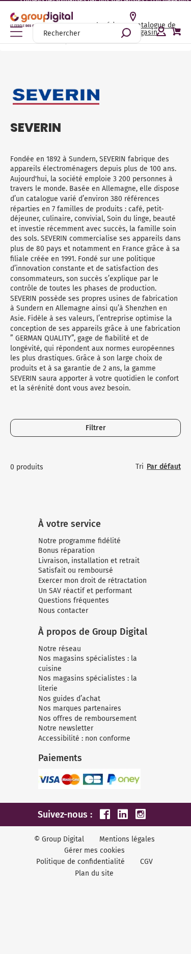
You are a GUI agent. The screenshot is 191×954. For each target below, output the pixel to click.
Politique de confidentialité (80, 861)
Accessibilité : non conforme (84, 738)
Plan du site (94, 873)
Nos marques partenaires (79, 708)
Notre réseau (59, 648)
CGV (146, 861)
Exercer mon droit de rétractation (92, 580)
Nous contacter (63, 610)
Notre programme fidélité (79, 541)
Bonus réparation (66, 550)
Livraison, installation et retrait (89, 560)
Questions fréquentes (73, 600)
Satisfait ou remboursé (75, 570)
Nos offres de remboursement (87, 718)
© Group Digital (59, 839)
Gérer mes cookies (94, 850)
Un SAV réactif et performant (85, 590)
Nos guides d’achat (69, 698)
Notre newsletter (65, 728)
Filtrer (96, 428)
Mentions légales (127, 839)
